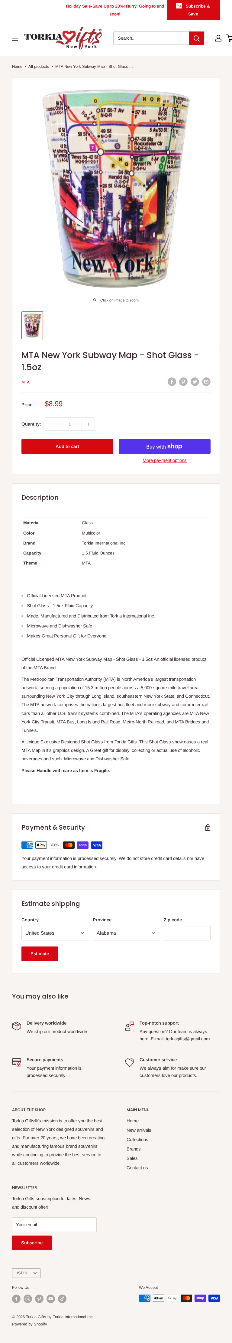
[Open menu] (15, 38)
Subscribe (32, 1242)
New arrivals (139, 1130)
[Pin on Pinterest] (183, 381)
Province (102, 919)
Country (30, 919)
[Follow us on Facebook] (16, 1299)
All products (38, 66)
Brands (134, 1148)
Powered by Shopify (29, 1324)
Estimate (40, 953)
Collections (137, 1139)
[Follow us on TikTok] (62, 1299)
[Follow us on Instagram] (28, 1299)
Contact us (137, 1167)
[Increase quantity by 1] (88, 424)
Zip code (173, 919)
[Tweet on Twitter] (195, 381)
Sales (132, 1158)
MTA (25, 382)
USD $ (21, 1273)
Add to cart (67, 446)
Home (17, 66)
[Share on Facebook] (172, 381)
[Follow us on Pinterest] (39, 1299)
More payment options (165, 460)
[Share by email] (206, 381)
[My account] (218, 38)
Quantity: (31, 423)
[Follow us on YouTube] (51, 1299)
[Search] (196, 38)
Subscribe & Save (198, 10)
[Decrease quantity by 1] (51, 424)
